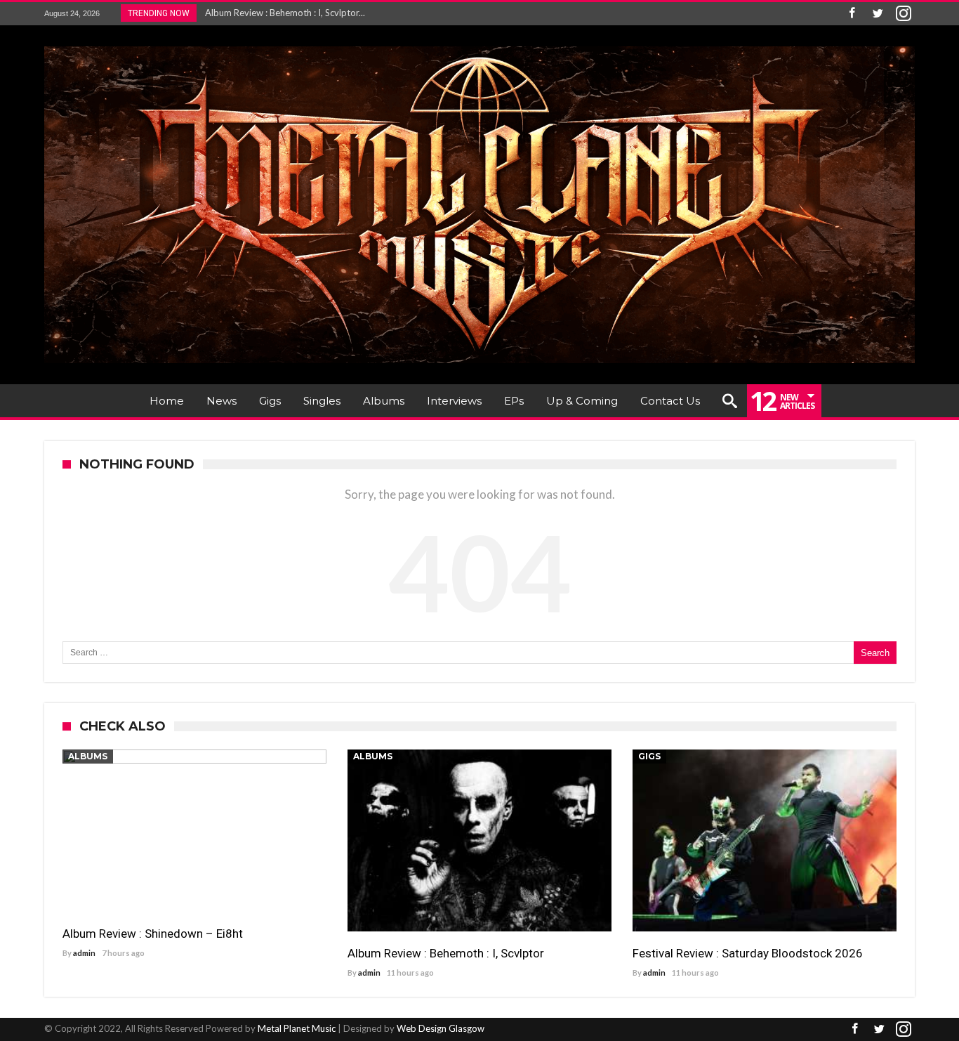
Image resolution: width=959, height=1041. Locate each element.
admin (84, 952)
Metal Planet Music (297, 1028)
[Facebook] (851, 13)
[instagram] (903, 13)
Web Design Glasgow (440, 1028)
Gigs (649, 756)
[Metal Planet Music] (479, 46)
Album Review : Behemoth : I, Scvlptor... (282, 12)
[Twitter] (877, 13)
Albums (87, 756)
